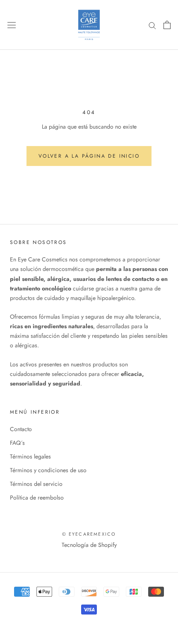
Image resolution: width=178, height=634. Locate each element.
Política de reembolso (37, 497)
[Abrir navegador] (11, 25)
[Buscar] (152, 24)
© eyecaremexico (89, 534)
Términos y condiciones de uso (48, 470)
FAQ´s (17, 443)
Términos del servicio (36, 484)
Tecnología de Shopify (89, 545)
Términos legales (30, 456)
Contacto (21, 429)
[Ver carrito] (167, 25)
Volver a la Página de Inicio (89, 156)
